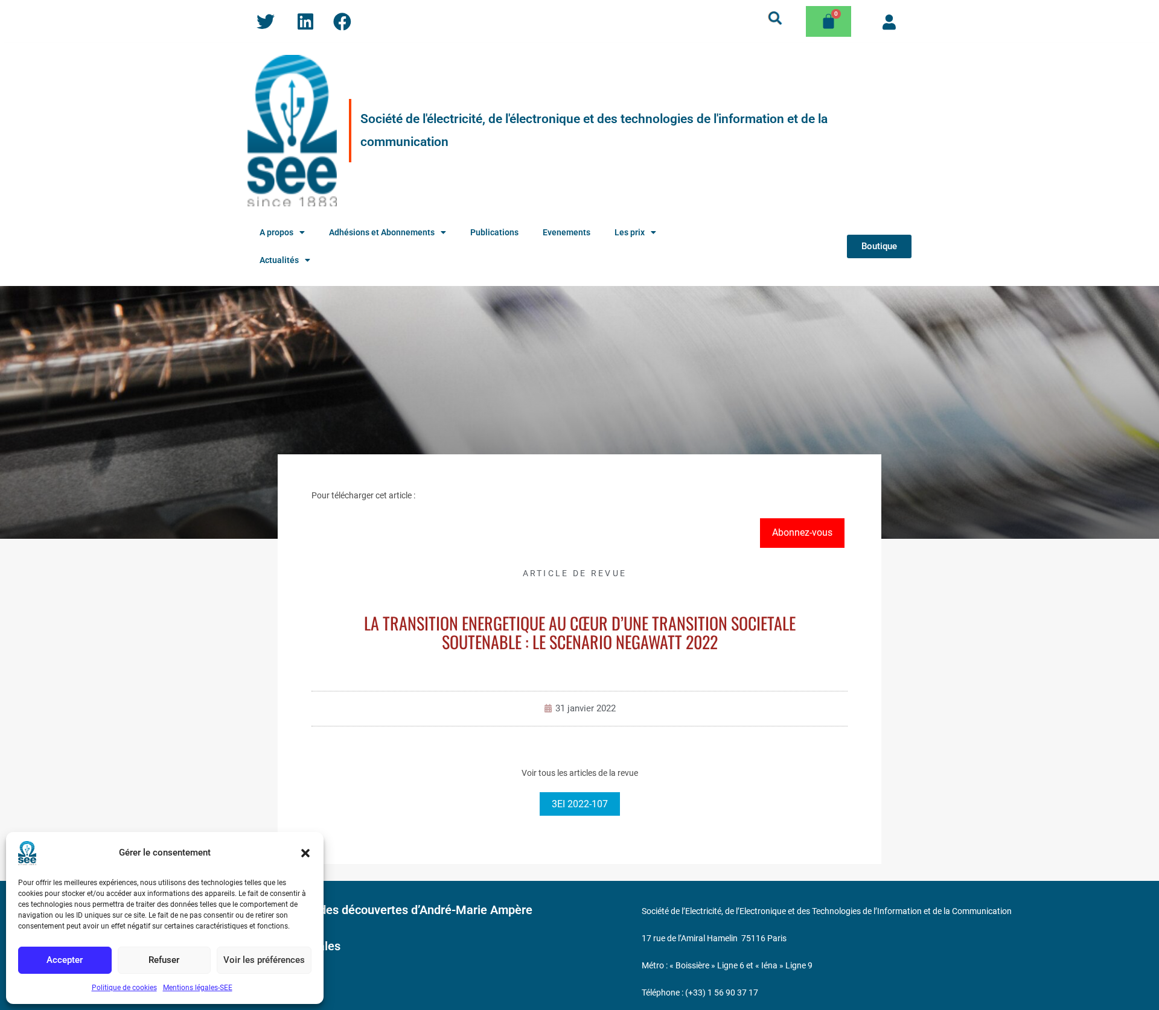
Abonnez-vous (802, 532)
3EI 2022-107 (580, 804)
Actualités (279, 260)
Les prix (630, 232)
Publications (494, 232)
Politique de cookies (124, 987)
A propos (276, 232)
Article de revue (575, 573)
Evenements (566, 232)
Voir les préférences (264, 959)
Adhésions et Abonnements (382, 232)
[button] (305, 853)
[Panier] (828, 21)
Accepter (64, 959)
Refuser (163, 959)
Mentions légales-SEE (197, 987)
